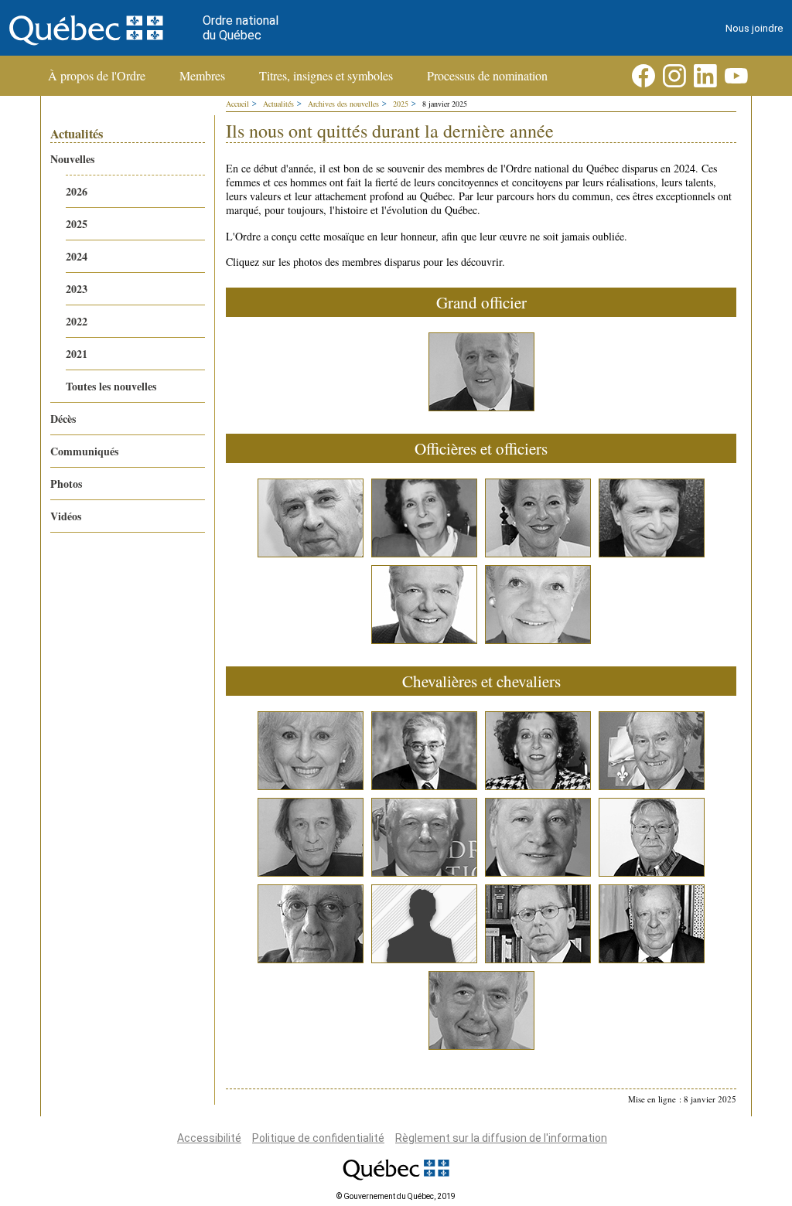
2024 (76, 256)
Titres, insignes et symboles (326, 75)
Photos (66, 483)
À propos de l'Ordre (96, 75)
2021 (76, 354)
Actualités (278, 103)
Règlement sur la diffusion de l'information (501, 1138)
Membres (202, 75)
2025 (76, 224)
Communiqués (84, 451)
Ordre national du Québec (240, 28)
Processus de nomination (487, 75)
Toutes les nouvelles (111, 386)
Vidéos (65, 516)
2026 (76, 191)
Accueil (237, 103)
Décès (63, 419)
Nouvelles (72, 159)
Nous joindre (754, 28)
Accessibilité (209, 1138)
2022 (76, 321)
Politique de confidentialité (318, 1138)
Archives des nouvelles (343, 103)
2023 (76, 289)
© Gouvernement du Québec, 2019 (396, 1196)
